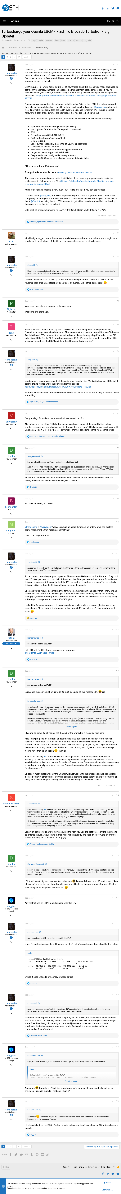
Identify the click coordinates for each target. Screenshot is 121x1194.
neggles (11, 906)
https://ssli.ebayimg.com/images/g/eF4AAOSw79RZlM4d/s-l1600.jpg (58, 386)
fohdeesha (8, 40)
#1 (118, 65)
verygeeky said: (33, 456)
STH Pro (6, 1167)
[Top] (114, 1167)
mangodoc (11, 530)
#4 (118, 301)
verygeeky (11, 421)
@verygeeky (100, 107)
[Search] (117, 21)
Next (26, 57)
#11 (117, 554)
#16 (117, 898)
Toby (11, 333)
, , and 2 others (47, 436)
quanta (71, 40)
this (45, 756)
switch (79, 40)
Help (103, 1167)
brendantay (11, 507)
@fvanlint (35, 201)
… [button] (14, 57)
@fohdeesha (31, 527)
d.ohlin (11, 456)
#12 (117, 630)
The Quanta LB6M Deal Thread (39, 653)
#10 (117, 522)
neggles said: (33, 932)
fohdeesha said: (34, 701)
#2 (118, 233)
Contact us (67, 1167)
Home (109, 1167)
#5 (118, 324)
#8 (118, 448)
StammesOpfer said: (35, 864)
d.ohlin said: (32, 562)
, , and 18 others (46, 222)
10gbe (40, 40)
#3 (118, 257)
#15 (117, 856)
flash (57, 40)
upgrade (87, 40)
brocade (49, 40)
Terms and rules (80, 1167)
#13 (117, 671)
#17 (117, 924)
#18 (117, 995)
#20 (117, 1101)
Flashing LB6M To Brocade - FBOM (75, 172)
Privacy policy (93, 1167)
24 (19, 57)
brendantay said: (34, 638)
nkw (11, 241)
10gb (34, 40)
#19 (117, 1047)
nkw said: (31, 265)
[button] (4, 21)
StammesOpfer (11, 803)
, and (44, 402)
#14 (117, 795)
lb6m (63, 40)
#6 (118, 351)
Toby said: (31, 360)
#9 (118, 498)
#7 (118, 413)
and (36, 289)
